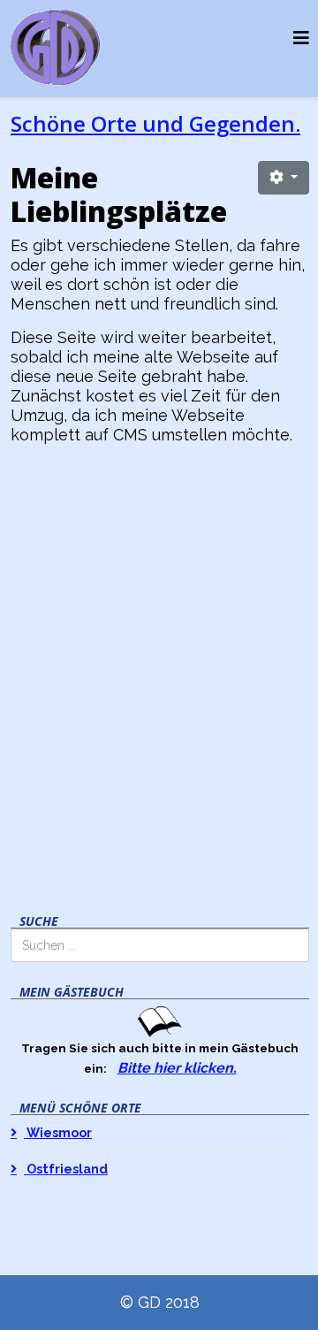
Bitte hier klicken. (177, 1067)
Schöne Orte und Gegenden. (155, 123)
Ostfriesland (66, 1168)
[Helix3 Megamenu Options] (301, 38)
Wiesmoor (58, 1132)
